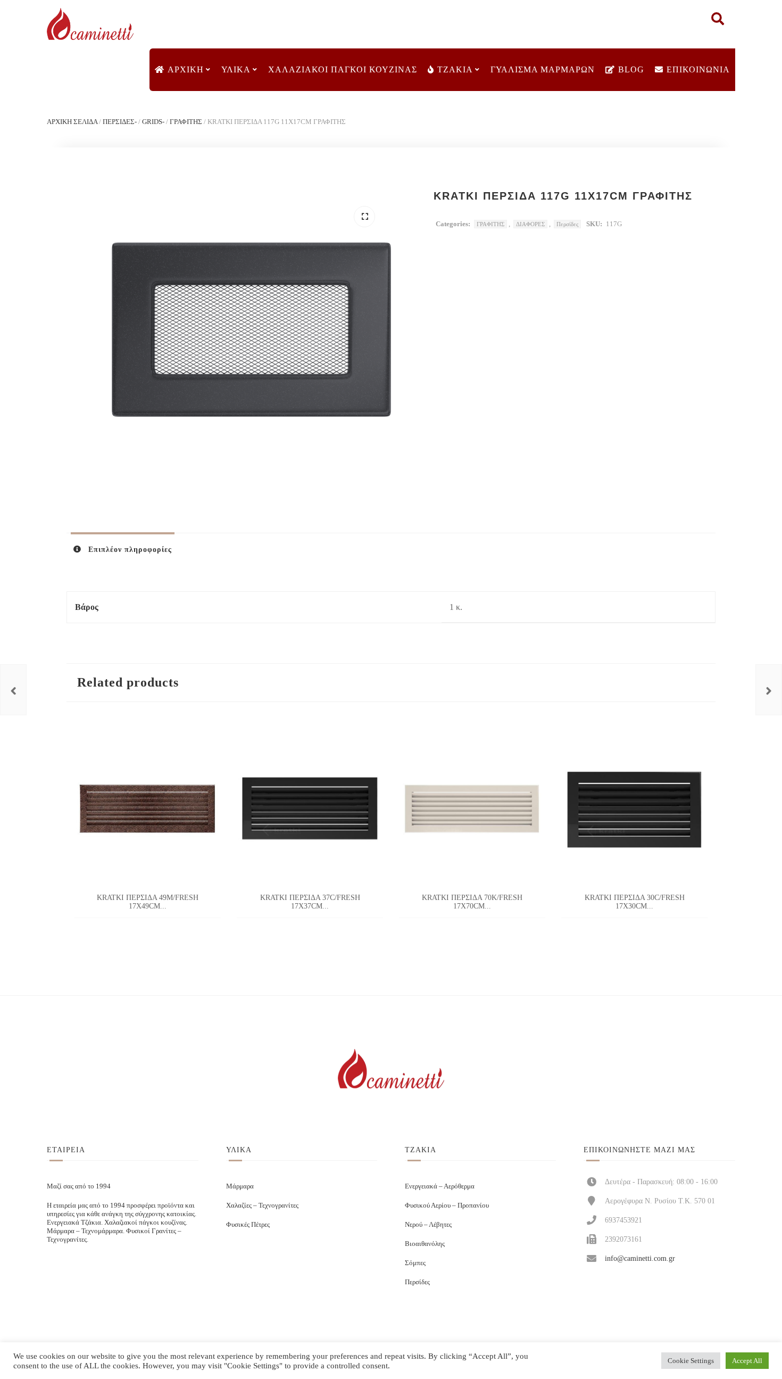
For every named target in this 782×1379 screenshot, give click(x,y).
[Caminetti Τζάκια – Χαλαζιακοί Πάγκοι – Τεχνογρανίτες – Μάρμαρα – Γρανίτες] (90, 24)
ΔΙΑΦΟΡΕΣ (530, 224)
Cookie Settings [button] (691, 1361)
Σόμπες (415, 1263)
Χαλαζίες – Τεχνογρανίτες (262, 1205)
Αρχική (186, 69)
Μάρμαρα (240, 1186)
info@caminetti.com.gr (640, 1258)
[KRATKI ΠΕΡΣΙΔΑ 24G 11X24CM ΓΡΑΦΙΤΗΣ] (768, 689)
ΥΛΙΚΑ (236, 69)
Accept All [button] (747, 1361)
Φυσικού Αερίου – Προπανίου (447, 1205)
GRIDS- (153, 122)
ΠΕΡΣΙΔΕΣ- (120, 122)
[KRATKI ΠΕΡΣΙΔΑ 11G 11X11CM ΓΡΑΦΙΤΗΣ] (13, 689)
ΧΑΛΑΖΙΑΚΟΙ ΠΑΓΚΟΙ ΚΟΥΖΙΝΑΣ (342, 69)
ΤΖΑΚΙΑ (455, 69)
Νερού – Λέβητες (428, 1224)
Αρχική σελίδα (72, 122)
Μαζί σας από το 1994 (79, 1186)
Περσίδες (567, 224)
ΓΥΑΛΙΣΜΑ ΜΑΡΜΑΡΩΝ (542, 69)
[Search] (718, 21)
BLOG (631, 69)
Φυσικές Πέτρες (248, 1224)
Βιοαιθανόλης (425, 1244)
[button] (364, 216)
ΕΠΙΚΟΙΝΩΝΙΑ (698, 69)
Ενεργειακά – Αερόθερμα (440, 1186)
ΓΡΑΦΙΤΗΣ (186, 122)
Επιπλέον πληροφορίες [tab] (129, 550)
